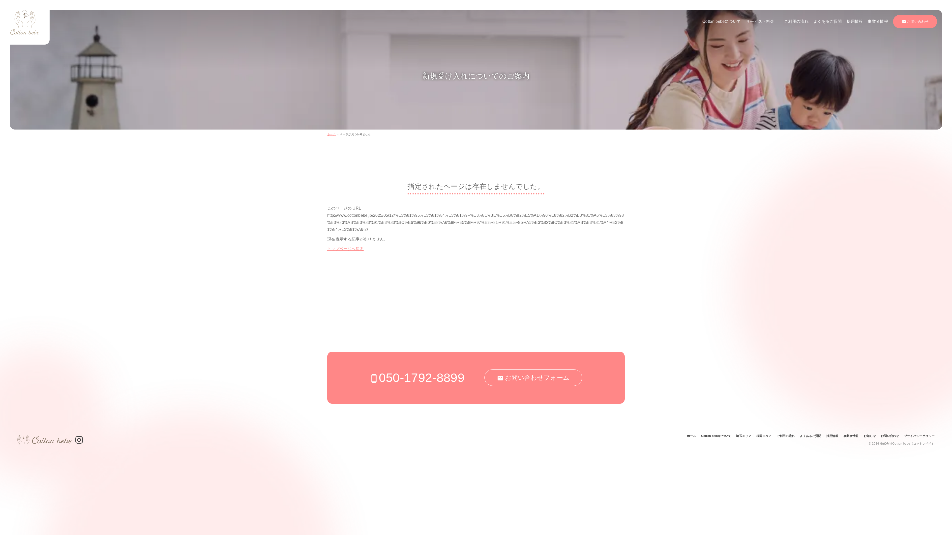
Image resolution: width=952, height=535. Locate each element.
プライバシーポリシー (919, 436)
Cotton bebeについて (721, 21)
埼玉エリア (743, 436)
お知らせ (870, 436)
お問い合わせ (890, 436)
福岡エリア (764, 436)
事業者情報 (878, 21)
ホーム (331, 134)
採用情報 (855, 21)
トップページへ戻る (345, 249)
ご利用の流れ (796, 21)
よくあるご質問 (827, 21)
